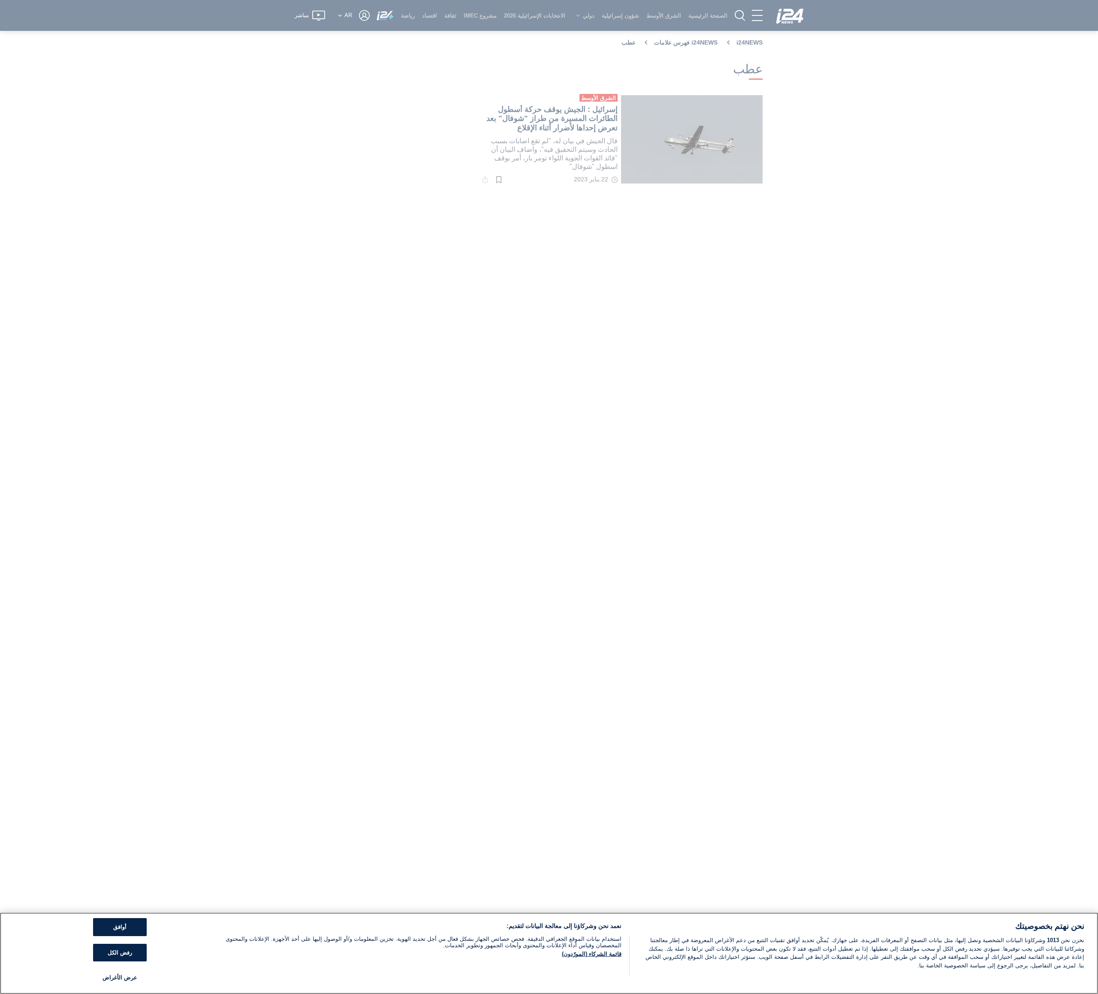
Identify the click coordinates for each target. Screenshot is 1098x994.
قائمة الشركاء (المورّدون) (591, 954)
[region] (549, 953)
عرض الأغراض (120, 977)
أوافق (120, 927)
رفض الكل (120, 952)
